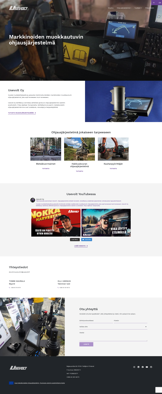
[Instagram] (134, 367)
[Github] (151, 367)
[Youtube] (147, 367)
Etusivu (111, 8)
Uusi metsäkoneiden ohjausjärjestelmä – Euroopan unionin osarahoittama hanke (40, 383)
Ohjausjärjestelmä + (124, 8)
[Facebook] (143, 367)
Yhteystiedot (149, 8)
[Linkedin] (138, 367)
